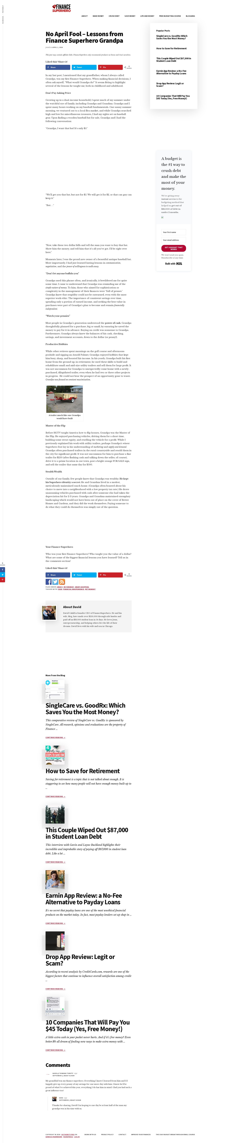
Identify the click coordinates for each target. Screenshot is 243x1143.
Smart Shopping (82, 587)
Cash (60, 589)
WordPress (68, 1137)
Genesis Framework (54, 1137)
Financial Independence (73, 589)
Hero (61, 1098)
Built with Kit (173, 263)
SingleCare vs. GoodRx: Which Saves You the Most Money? (85, 708)
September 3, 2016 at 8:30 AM (70, 1100)
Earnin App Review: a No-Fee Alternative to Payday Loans (84, 898)
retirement (90, 589)
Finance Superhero (65, 8)
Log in (77, 1137)
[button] (173, 217)
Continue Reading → (55, 737)
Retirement (69, 587)
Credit (60, 587)
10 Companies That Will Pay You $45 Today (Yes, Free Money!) (88, 1025)
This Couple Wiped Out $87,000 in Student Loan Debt (87, 833)
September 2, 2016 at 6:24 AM (63, 1076)
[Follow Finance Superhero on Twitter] (55, 582)
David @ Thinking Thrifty (63, 1073)
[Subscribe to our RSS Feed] (62, 582)
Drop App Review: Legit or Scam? (80, 960)
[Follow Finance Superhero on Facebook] (49, 582)
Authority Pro (68, 1134)
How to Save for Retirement (83, 771)
